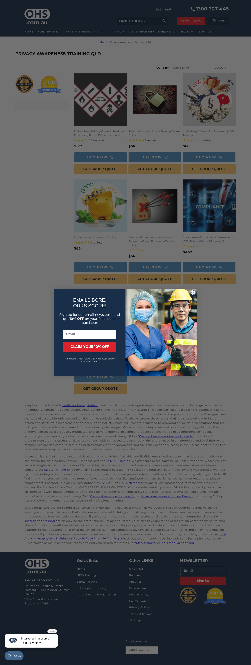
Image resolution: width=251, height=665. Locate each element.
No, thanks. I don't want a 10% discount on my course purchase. (90, 359)
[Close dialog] (194, 292)
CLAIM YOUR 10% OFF (89, 346)
